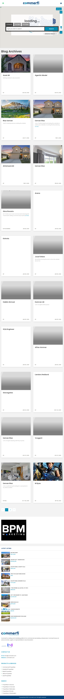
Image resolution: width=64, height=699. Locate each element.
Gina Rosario (8, 211)
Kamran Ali (39, 302)
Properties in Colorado (9, 687)
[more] (36, 126)
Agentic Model (41, 75)
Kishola (6, 238)
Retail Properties (7, 671)
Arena (37, 193)
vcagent (38, 438)
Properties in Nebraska (9, 689)
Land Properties (7, 675)
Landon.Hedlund (42, 374)
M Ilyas (38, 483)
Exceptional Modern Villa (18, 581)
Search (51, 29)
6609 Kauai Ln (14, 602)
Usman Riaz (40, 120)
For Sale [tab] (17, 24)
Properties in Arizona (8, 684)
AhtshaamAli (8, 166)
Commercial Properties (9, 667)
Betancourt (14, 552)
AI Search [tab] (9, 24)
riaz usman (8, 120)
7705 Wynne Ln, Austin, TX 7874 (19, 588)
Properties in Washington (9, 693)
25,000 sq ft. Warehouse (17, 559)
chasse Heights (15, 609)
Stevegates (8, 393)
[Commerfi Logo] (10, 633)
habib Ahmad (9, 302)
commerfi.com (10, 657)
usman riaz (8, 483)
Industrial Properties (8, 669)
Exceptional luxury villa (18, 566)
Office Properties (7, 673)
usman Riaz (8, 438)
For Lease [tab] (25, 24)
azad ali (6, 75)
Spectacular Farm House (18, 574)
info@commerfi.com (10, 655)
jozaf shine (40, 256)
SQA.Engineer (8, 329)
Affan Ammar (41, 347)
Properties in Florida (8, 691)
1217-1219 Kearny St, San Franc (19, 595)
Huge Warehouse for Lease (18, 616)
